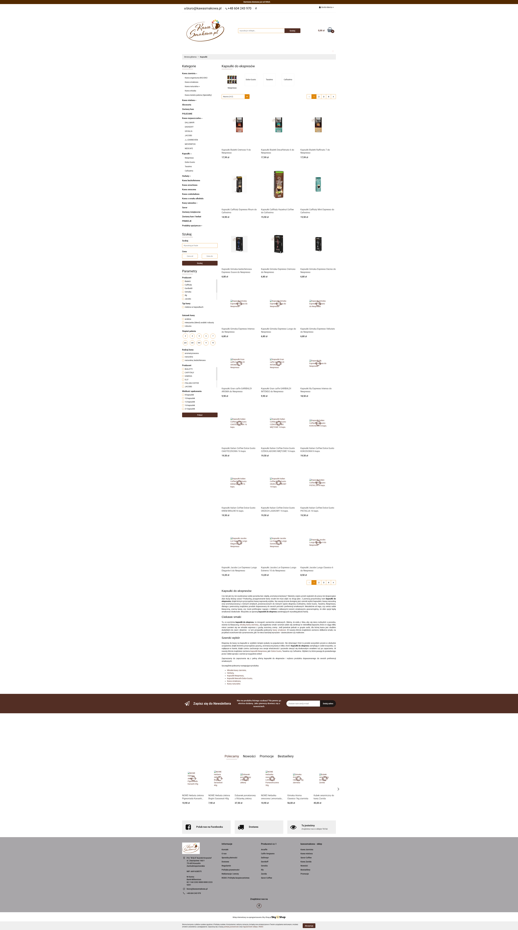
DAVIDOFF (189, 127)
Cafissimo (189, 171)
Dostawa (225, 862)
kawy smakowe (279, 630)
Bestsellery (305, 870)
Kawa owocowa (189, 189)
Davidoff (264, 862)
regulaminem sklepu (250, 927)
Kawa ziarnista (189, 73)
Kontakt (225, 849)
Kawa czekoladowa (190, 194)
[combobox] (236, 96)
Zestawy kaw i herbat (191, 216)
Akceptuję (309, 926)
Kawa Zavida (306, 862)
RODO (261, 927)
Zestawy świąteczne (191, 212)
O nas (224, 853)
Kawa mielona (188, 100)
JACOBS (188, 135)
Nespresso (189, 158)
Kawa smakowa (191, 82)
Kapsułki (186, 153)
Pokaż (199, 415)
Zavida (264, 874)
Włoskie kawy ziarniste (236, 670)
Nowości (304, 866)
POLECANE (187, 114)
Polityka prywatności (230, 870)
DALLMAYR (189, 122)
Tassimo (188, 166)
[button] (227, 844)
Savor (184, 207)
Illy (262, 870)
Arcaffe (264, 849)
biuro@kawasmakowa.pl (197, 889)
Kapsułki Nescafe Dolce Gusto (239, 678)
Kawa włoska (190, 91)
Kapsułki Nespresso (235, 676)
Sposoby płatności (229, 858)
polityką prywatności (231, 927)
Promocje (305, 874)
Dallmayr (265, 858)
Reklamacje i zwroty (230, 874)
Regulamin (226, 866)
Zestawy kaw (188, 109)
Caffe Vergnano (268, 853)
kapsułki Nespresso (259, 651)
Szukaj (200, 263)
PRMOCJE (186, 221)
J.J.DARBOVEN (191, 140)
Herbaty (186, 176)
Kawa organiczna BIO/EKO (196, 78)
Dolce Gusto (190, 162)
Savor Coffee (266, 878)
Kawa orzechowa (189, 185)
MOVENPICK (190, 144)
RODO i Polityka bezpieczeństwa (235, 878)
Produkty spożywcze (191, 225)
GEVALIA (188, 131)
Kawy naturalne (189, 203)
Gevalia (264, 866)
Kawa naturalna (192, 86)
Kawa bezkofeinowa (191, 180)
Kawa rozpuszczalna (191, 118)
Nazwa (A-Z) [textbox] (228, 97)
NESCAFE (189, 148)
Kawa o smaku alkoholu (192, 198)
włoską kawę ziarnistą (249, 625)
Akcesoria (186, 105)
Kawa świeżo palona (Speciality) (198, 95)
